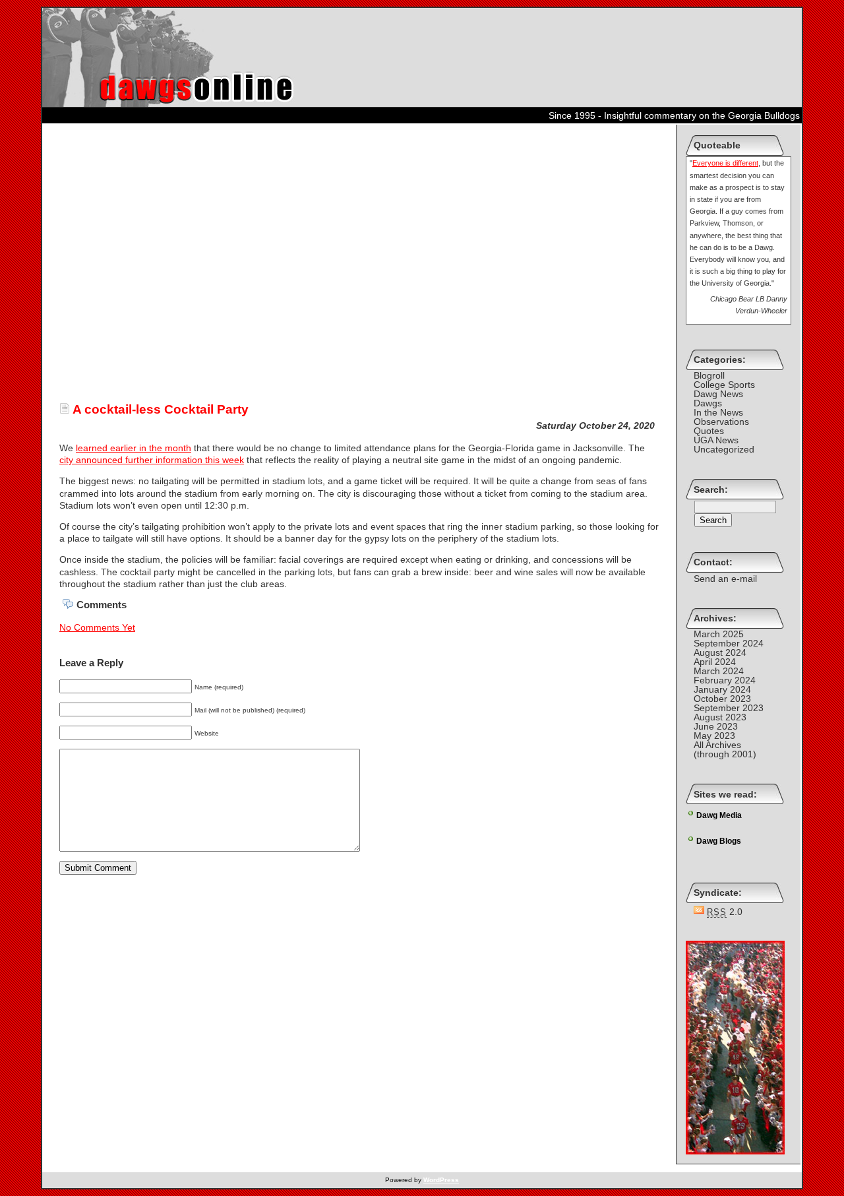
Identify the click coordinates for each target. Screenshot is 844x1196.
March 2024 (719, 671)
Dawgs (708, 403)
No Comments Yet (97, 627)
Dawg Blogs (718, 841)
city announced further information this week (151, 460)
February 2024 (725, 680)
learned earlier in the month (133, 448)
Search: (711, 489)
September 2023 (729, 708)
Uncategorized (724, 449)
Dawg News (718, 394)
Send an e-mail (725, 578)
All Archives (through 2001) (725, 749)
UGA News (716, 440)
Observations (721, 421)
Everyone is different (725, 163)
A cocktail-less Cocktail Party (159, 409)
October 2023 (722, 698)
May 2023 (714, 735)
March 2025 (719, 634)
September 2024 (729, 643)
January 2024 (722, 689)
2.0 (724, 911)
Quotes (709, 430)
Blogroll (709, 375)
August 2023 (720, 717)
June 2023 (716, 726)
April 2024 (715, 661)
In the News (718, 412)
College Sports (724, 384)
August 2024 (720, 652)
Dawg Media (719, 815)
